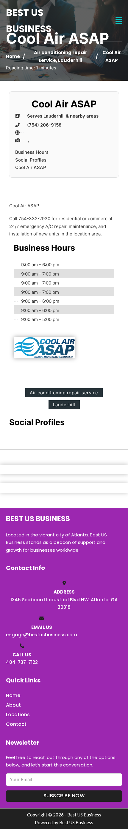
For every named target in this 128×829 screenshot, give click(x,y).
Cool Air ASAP (30, 167)
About (13, 705)
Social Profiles (30, 160)
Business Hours (32, 152)
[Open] (118, 21)
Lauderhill (70, 60)
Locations (18, 714)
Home (13, 56)
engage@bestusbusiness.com (41, 635)
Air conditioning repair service (64, 393)
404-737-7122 (22, 662)
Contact (16, 724)
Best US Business (28, 20)
